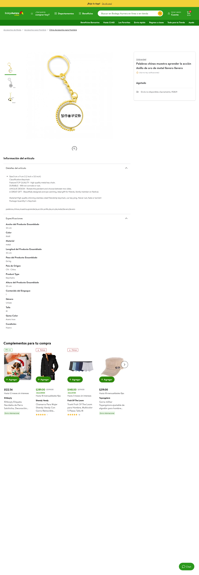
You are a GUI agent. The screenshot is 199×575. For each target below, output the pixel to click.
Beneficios (87, 13)
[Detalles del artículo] (126, 168)
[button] (174, 13)
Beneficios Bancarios (90, 22)
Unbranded (141, 59)
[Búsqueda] (160, 13)
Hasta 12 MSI (109, 22)
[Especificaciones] (126, 218)
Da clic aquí (107, 3)
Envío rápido (139, 22)
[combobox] (130, 13)
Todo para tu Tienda (176, 22)
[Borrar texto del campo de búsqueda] (155, 13)
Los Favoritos (124, 22)
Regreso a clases (156, 22)
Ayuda (191, 22)
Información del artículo (18, 158)
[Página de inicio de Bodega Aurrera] (14, 13)
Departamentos (66, 13)
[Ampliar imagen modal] (74, 148)
